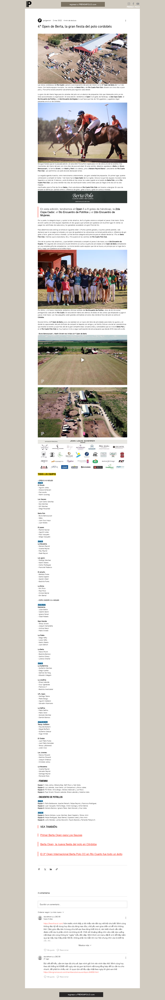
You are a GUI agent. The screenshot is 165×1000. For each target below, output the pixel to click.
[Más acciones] (125, 20)
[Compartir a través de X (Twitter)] (45, 869)
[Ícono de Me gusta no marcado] (45, 950)
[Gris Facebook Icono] (133, 3)
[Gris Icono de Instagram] (129, 3)
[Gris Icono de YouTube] (138, 3)
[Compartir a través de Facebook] (39, 869)
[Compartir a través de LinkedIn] (51, 869)
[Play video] (82, 360)
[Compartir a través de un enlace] (57, 869)
